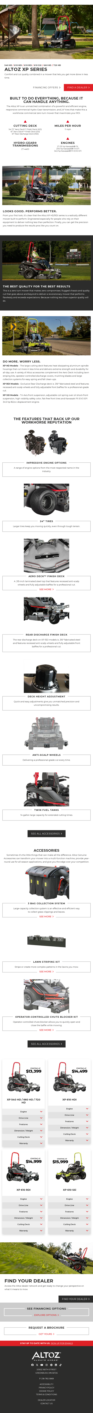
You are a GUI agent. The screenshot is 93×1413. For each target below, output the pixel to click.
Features (23, 1124)
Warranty (23, 1143)
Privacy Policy (46, 1388)
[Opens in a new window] (32, 1365)
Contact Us (46, 1403)
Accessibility (46, 1384)
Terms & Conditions (46, 1394)
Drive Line (23, 1118)
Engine (23, 1112)
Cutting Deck (23, 1137)
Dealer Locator (46, 1400)
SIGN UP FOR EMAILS (62, 1343)
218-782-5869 (47, 1379)
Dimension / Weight (23, 1131)
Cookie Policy (46, 1391)
